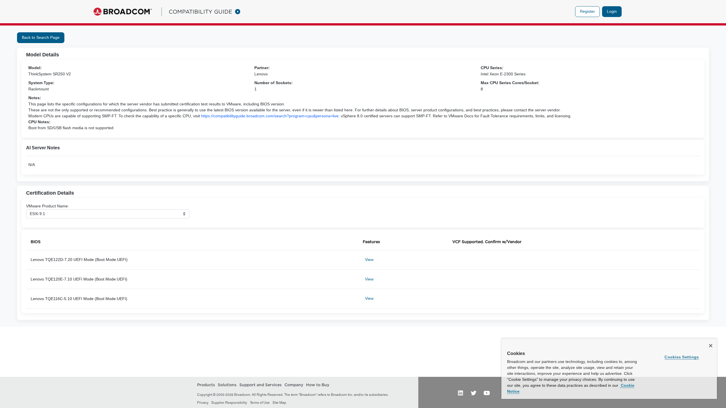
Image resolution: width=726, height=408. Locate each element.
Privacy (202, 403)
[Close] (710, 345)
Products (206, 384)
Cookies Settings (681, 357)
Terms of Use (260, 403)
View (369, 259)
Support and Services (260, 384)
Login (612, 11)
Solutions (227, 384)
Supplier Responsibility (229, 403)
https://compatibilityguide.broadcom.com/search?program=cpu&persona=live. (270, 116)
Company (293, 384)
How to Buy (317, 384)
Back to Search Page (41, 37)
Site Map (279, 403)
